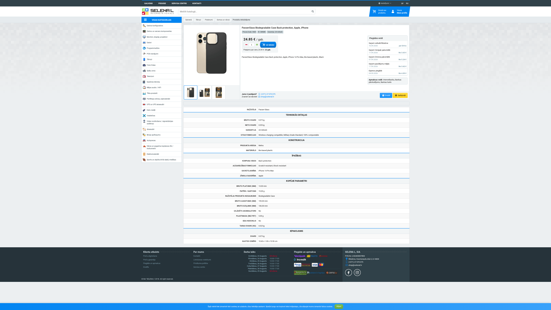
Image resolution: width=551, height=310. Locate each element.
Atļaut (338, 306)
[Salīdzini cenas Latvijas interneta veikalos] (300, 273)
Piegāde (162, 3)
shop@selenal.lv (267, 97)
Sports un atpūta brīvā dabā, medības (161, 160)
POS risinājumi (152, 54)
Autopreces (151, 141)
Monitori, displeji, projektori (157, 37)
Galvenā (148, 3)
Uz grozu (270, 45)
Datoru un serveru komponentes (159, 31)
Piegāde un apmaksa (151, 263)
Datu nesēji (151, 110)
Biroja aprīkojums (153, 135)
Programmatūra (153, 48)
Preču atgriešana (150, 256)
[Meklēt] (312, 11)
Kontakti (196, 3)
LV (402, 3)
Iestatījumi (385, 3)
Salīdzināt (401, 95)
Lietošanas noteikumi (202, 260)
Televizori (150, 76)
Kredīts (146, 267)
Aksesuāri (150, 129)
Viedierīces (151, 116)
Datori (149, 43)
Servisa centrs (179, 3)
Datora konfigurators (155, 26)
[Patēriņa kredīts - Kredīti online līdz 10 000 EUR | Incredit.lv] (300, 260)
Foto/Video (151, 65)
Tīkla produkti (152, 93)
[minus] (246, 45)
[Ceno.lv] (331, 273)
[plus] (257, 45)
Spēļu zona (151, 71)
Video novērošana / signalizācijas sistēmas (160, 122)
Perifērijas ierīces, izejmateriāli (158, 99)
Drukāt (387, 95)
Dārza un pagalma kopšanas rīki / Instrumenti (160, 147)
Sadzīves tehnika (153, 82)
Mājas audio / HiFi (154, 88)
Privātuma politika (200, 263)
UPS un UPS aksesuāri (155, 104)
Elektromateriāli (153, 154)
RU (407, 3)
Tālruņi (149, 59)
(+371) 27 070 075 (268, 94)
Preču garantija (149, 260)
